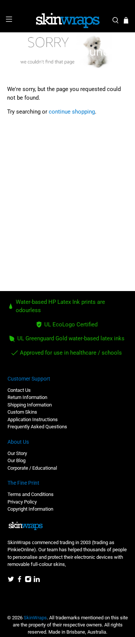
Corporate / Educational (32, 468)
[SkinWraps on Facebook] (19, 581)
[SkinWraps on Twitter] (11, 581)
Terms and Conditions (31, 494)
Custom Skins (22, 412)
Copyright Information (30, 509)
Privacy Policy (22, 502)
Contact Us (19, 390)
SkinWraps (35, 617)
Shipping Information (30, 405)
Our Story (17, 453)
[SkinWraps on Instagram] (28, 581)
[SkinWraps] (67, 21)
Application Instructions (33, 419)
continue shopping (72, 111)
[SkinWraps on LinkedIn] (36, 581)
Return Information (27, 397)
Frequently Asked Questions (37, 426)
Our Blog (17, 460)
